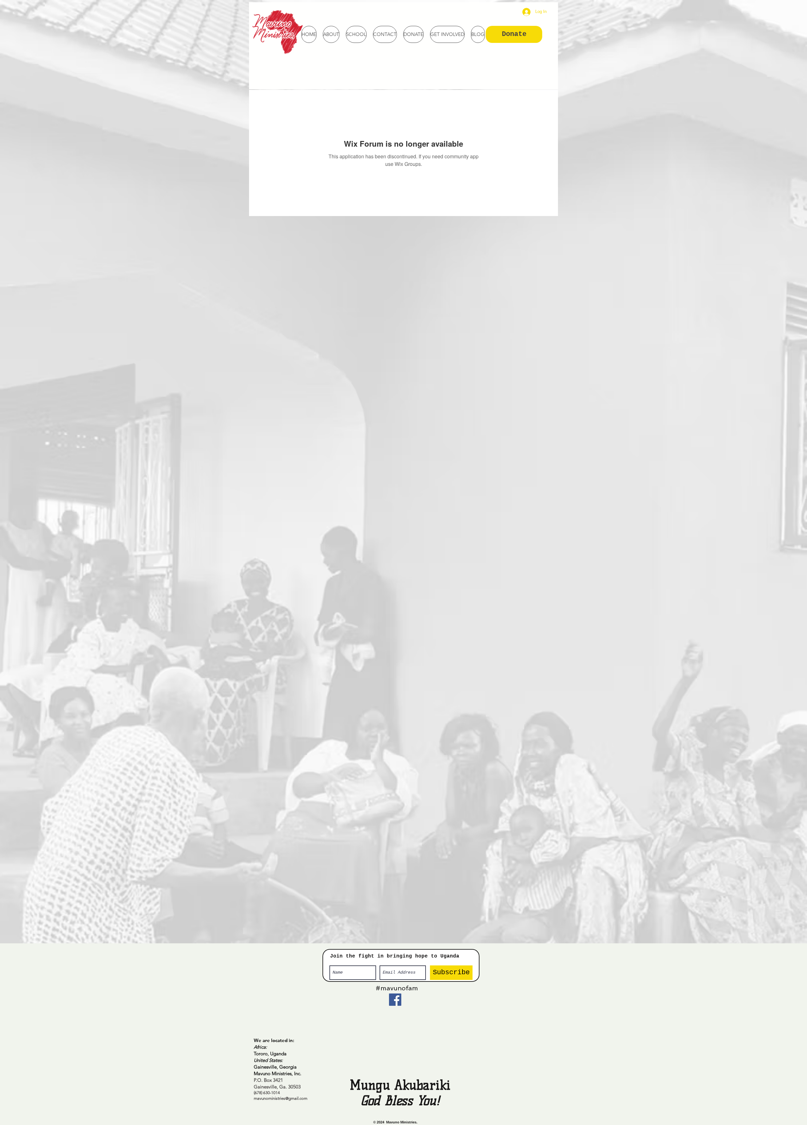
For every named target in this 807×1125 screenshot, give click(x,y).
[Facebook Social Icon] (395, 999)
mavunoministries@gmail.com (280, 1098)
